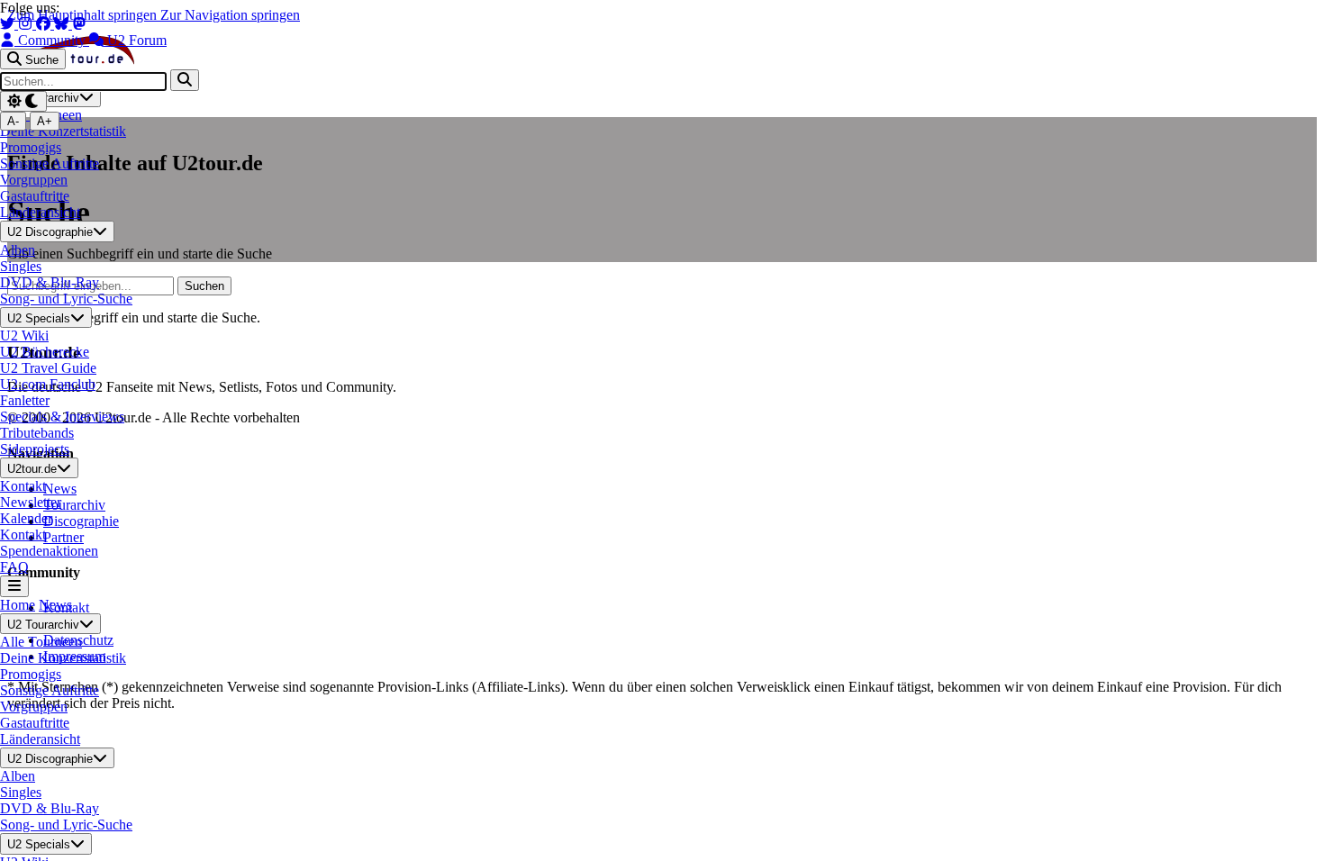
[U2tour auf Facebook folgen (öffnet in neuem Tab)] (45, 24)
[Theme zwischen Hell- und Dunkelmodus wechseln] (23, 101)
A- (13, 121)
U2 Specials (38, 318)
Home (17, 604)
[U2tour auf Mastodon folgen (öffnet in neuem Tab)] (79, 24)
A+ (44, 121)
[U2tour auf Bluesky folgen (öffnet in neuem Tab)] (63, 24)
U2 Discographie (50, 233)
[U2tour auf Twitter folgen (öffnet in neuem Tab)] (9, 24)
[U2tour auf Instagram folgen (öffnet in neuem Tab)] (27, 24)
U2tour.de (32, 469)
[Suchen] (184, 79)
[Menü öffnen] (14, 586)
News (55, 604)
